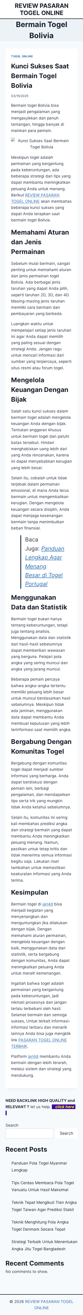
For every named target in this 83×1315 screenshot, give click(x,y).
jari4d (47, 904)
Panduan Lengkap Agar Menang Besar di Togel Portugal (44, 566)
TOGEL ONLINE (22, 56)
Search (12, 1125)
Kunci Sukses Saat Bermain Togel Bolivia (40, 75)
